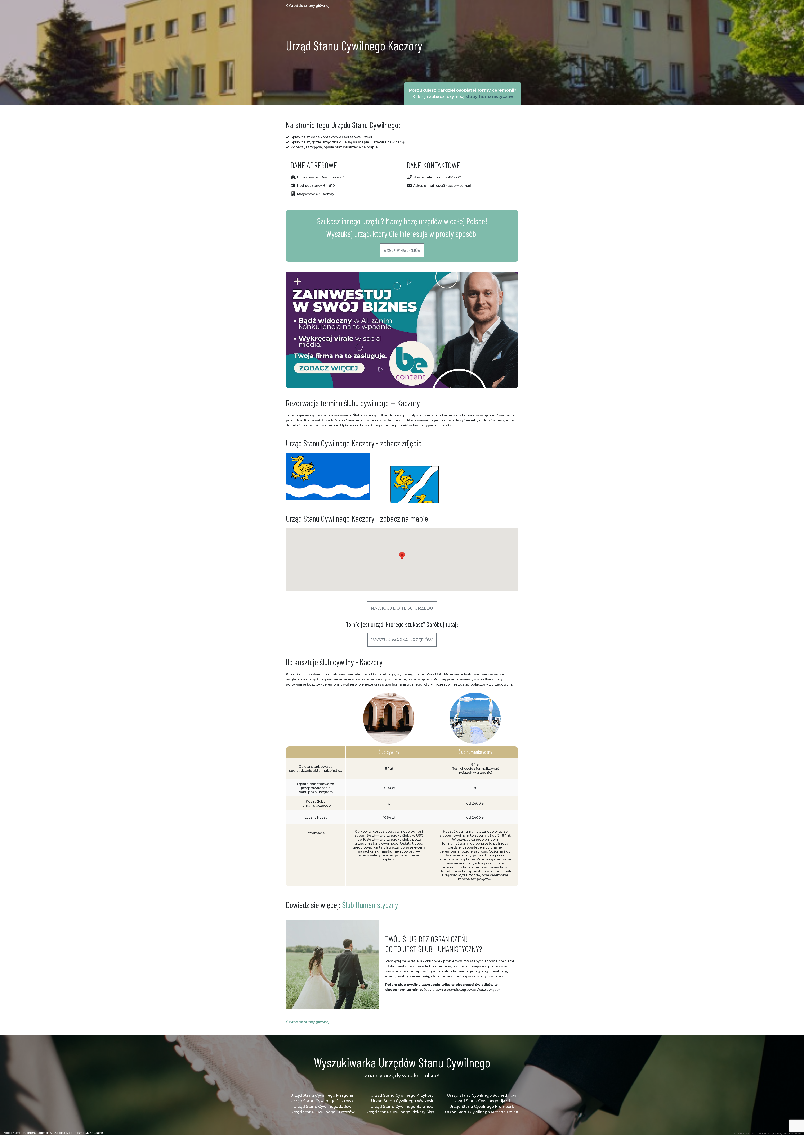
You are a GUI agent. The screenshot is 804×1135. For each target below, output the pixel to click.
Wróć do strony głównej (308, 6)
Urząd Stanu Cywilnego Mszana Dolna (481, 1112)
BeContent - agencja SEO (38, 1132)
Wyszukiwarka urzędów (402, 250)
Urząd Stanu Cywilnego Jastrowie (322, 1101)
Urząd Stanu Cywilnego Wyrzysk (402, 1101)
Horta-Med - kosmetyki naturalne (80, 1132)
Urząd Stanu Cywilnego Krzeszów (322, 1112)
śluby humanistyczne (489, 96)
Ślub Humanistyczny (370, 905)
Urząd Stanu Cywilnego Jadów (322, 1106)
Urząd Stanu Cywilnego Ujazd (481, 1101)
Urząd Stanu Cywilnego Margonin (322, 1095)
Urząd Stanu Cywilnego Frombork (481, 1106)
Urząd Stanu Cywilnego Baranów (402, 1106)
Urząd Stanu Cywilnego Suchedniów (481, 1095)
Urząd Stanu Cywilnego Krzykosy (402, 1095)
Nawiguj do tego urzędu (402, 608)
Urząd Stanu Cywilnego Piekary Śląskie (402, 1112)
